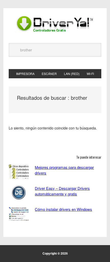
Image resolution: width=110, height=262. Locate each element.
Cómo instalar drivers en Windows (63, 209)
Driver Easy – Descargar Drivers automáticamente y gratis (62, 190)
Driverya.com (55, 23)
